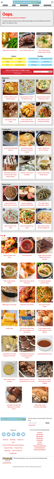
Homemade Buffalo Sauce (44, 354)
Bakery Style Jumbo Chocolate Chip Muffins (40, 406)
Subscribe (7, 450)
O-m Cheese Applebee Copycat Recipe (44, 282)
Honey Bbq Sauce (27, 255)
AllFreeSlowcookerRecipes (39, 445)
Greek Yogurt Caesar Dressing (9, 380)
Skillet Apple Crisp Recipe (9, 304)
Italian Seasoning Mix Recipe (9, 282)
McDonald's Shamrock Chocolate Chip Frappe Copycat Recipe (10, 174)
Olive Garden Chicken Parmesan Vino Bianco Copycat (27, 150)
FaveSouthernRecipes (40, 447)
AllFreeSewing (39, 438)
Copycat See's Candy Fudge (10, 120)
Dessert (20, 61)
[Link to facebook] (4, 434)
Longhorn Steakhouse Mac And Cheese (44, 149)
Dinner (7, 64)
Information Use (17, 73)
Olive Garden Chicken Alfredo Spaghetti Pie (43, 227)
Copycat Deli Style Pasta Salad (27, 227)
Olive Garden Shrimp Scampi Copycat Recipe (44, 51)
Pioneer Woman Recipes (46, 64)
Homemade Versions (20, 64)
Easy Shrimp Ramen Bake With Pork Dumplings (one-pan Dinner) (27, 330)
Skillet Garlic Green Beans (10, 50)
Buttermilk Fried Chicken (27, 304)
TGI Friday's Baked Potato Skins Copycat (43, 204)
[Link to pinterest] (13, 434)
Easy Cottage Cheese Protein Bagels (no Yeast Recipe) (44, 330)
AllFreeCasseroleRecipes (40, 449)
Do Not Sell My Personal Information (13, 445)
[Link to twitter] (9, 434)
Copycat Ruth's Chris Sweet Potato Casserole (10, 204)
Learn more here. (7, 462)
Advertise (12, 439)
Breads (7, 61)
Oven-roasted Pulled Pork (27, 50)
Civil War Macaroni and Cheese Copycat (10, 98)
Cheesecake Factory (34, 58)
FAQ (13, 442)
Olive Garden (46, 61)
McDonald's (33, 64)
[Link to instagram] (18, 434)
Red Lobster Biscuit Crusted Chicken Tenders (27, 120)
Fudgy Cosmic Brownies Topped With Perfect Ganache (44, 257)
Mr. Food (40, 442)
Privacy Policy (29, 72)
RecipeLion (39, 444)
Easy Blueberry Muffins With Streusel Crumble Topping (44, 381)
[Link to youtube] (23, 434)
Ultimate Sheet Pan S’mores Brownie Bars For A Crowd (27, 380)
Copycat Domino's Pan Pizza (9, 256)
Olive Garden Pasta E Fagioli (44, 305)
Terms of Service (17, 450)
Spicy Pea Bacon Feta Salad (10, 227)
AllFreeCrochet (39, 434)
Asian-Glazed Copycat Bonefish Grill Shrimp (43, 120)
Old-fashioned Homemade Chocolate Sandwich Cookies (27, 355)
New (2, 235)
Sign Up (50, 71)
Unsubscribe (13, 453)
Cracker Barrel (34, 61)
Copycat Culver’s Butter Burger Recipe (43, 173)
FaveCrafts (39, 432)
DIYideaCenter (39, 440)
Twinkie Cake (9, 328)
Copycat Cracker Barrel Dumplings (27, 173)
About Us (5, 439)
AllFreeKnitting (39, 436)
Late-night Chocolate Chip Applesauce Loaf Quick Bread (14, 407)
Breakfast (20, 58)
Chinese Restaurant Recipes (46, 58)
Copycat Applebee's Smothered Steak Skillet (27, 204)
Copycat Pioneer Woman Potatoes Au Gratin (43, 98)
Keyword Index (8, 448)
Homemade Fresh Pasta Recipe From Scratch (9, 355)
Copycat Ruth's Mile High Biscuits (10, 149)
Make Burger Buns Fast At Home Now (27, 282)
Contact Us (20, 439)
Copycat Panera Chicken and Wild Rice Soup (27, 98)
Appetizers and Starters (8, 58)
